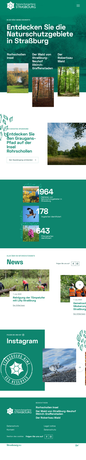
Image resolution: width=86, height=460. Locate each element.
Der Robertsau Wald (48, 418)
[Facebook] (73, 264)
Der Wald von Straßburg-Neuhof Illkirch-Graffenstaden (56, 412)
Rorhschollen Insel (47, 407)
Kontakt (10, 430)
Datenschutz (13, 426)
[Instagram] (77, 264)
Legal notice (50, 426)
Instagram (22, 342)
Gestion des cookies (15, 436)
